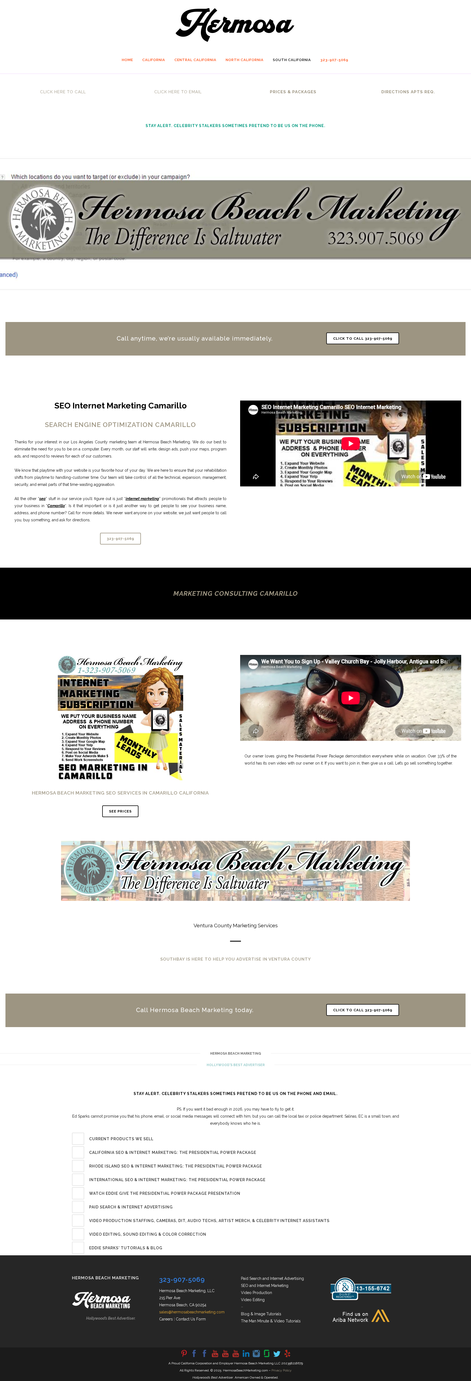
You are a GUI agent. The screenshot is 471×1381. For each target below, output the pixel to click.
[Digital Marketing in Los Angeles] (204, 1357)
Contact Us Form (191, 1319)
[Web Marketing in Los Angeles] (225, 1357)
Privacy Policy (281, 1370)
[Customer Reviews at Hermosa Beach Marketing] (287, 1357)
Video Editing (253, 1300)
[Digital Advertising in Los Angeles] (256, 1357)
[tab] (235, 1139)
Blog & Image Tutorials (261, 1314)
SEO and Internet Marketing (264, 1285)
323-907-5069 (120, 539)
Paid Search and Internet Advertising (272, 1278)
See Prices (120, 811)
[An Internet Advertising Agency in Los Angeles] (235, 1357)
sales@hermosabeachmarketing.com (192, 1312)
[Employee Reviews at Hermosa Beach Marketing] (266, 1357)
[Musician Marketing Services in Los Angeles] (245, 1357)
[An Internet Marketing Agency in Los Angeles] (214, 1357)
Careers (166, 1319)
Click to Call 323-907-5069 (362, 338)
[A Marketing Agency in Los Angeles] (183, 1357)
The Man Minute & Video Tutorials (271, 1321)
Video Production (256, 1292)
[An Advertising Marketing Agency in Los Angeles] (194, 1357)
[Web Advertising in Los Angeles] (277, 1357)
